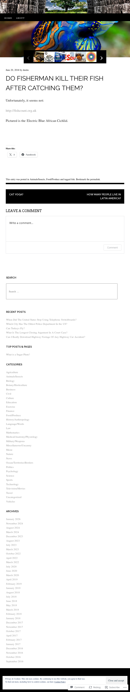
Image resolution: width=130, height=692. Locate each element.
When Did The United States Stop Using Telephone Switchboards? (41, 319)
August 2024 (13, 527)
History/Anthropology (17, 419)
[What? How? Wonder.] (65, 12)
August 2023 (13, 540)
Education (11, 402)
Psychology (12, 471)
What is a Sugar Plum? (18, 354)
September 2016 (14, 661)
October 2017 (13, 631)
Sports (9, 479)
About (20, 18)
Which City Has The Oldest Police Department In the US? (36, 323)
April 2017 (12, 635)
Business (10, 389)
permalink (95, 179)
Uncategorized (13, 497)
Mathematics (12, 432)
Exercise (10, 406)
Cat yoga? (16, 194)
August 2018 (13, 592)
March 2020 (12, 575)
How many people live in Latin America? (104, 196)
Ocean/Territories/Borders (19, 462)
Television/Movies (15, 488)
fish (73, 179)
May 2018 (11, 605)
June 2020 (11, 570)
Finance (10, 410)
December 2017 (14, 622)
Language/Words (15, 424)
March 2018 (12, 609)
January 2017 (13, 644)
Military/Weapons (15, 441)
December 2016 (14, 648)
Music (9, 449)
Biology (10, 380)
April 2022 (12, 558)
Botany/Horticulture (16, 385)
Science (10, 475)
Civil (8, 393)
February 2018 (14, 613)
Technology (12, 484)
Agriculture (12, 372)
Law (8, 428)
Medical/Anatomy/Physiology (22, 436)
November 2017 (14, 626)
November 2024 (14, 523)
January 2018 (13, 618)
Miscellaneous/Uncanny (18, 445)
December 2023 (14, 536)
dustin (26, 69)
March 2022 (12, 562)
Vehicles (10, 501)
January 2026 (13, 519)
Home (8, 18)
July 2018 (11, 596)
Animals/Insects (37, 179)
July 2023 (11, 545)
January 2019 (13, 588)
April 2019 (12, 579)
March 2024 (12, 532)
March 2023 (12, 549)
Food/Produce (53, 179)
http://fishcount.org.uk (21, 110)
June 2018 (11, 601)
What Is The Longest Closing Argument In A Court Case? (36, 332)
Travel (9, 492)
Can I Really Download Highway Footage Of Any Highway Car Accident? (45, 336)
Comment (112, 247)
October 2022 (13, 553)
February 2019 (14, 583)
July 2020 (11, 566)
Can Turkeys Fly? (15, 328)
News (9, 458)
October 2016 (13, 657)
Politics (10, 467)
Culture (10, 398)
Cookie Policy (60, 681)
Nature (9, 454)
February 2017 (14, 639)
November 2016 (14, 652)
